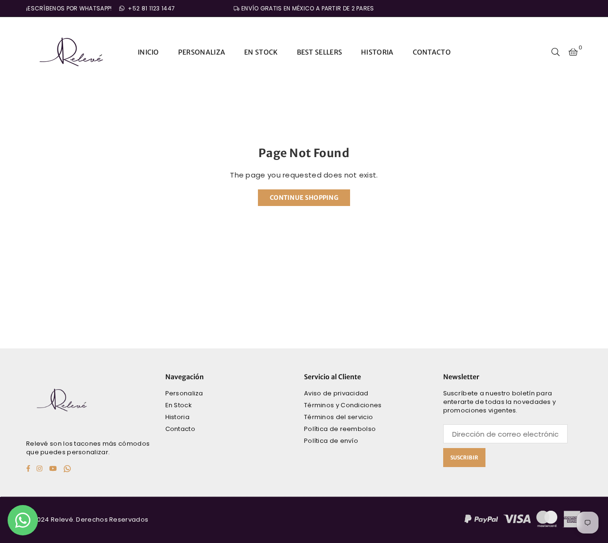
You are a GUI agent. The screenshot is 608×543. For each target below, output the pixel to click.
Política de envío (331, 440)
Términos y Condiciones (343, 405)
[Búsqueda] (555, 52)
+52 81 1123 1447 (150, 8)
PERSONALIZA (201, 52)
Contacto (180, 428)
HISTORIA (377, 52)
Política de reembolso (340, 428)
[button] (573, 52)
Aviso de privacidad (336, 393)
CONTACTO (432, 52)
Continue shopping (304, 198)
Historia (177, 416)
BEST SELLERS (319, 52)
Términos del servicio (338, 416)
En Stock (178, 405)
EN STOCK (260, 52)
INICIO (148, 52)
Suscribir (464, 457)
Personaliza (184, 393)
